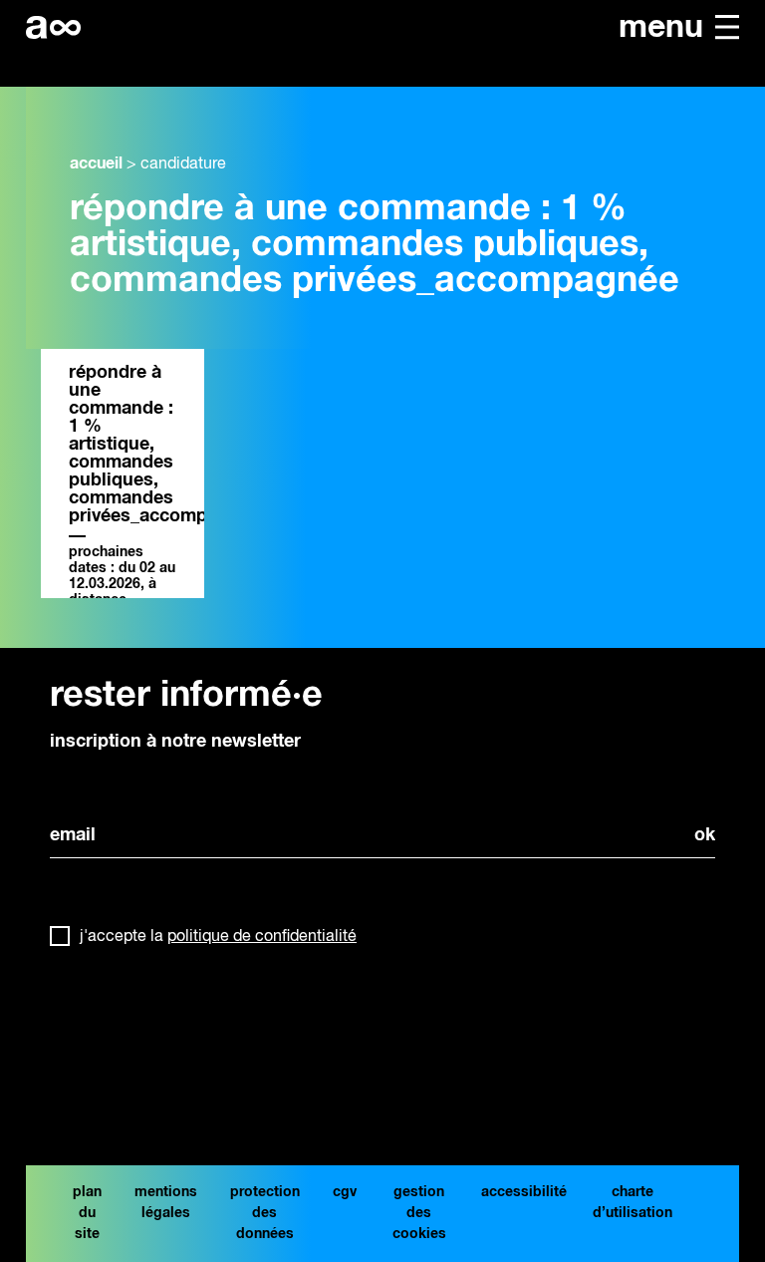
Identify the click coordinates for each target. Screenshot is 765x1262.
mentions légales (165, 1202)
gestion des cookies (419, 1213)
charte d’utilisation (632, 1202)
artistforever (53, 27)
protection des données (265, 1213)
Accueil (96, 163)
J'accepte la (218, 937)
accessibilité (524, 1192)
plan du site (87, 1213)
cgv (345, 1192)
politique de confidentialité (262, 937)
